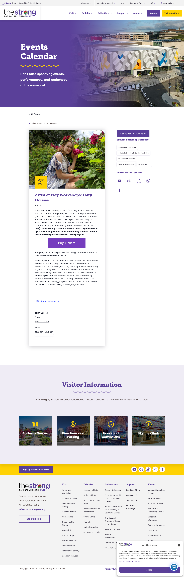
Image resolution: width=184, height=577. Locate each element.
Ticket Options (171, 13)
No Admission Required (126, 159)
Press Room (153, 530)
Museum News (154, 498)
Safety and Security (70, 550)
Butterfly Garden (90, 527)
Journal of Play (136, 3)
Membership (67, 517)
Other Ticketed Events (126, 164)
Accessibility (67, 530)
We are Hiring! (34, 518)
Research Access (112, 529)
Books (150, 540)
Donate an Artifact (113, 542)
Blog (122, 3)
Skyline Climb (89, 517)
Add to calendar (48, 301)
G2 (151, 3)
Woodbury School (105, 3)
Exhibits (86, 13)
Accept (149, 569)
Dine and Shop (68, 545)
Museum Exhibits (90, 490)
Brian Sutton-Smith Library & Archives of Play (113, 498)
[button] (179, 545)
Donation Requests (70, 556)
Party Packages (68, 535)
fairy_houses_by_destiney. (70, 284)
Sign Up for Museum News (133, 133)
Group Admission (69, 498)
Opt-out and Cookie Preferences (131, 562)
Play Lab (86, 522)
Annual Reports (154, 535)
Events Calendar (69, 511)
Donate (153, 13)
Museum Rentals (69, 540)
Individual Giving (133, 490)
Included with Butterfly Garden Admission (133, 153)
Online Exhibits (89, 495)
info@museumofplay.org (32, 509)
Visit (71, 13)
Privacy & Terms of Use (116, 568)
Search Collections (113, 490)
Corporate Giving (133, 495)
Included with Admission (127, 147)
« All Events (34, 114)
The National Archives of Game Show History (112, 521)
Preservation (110, 548)
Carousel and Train (91, 532)
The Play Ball (131, 500)
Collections (103, 13)
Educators (84, 3)
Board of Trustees (155, 503)
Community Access (156, 525)
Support (121, 13)
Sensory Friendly (144, 164)
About (136, 13)
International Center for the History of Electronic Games (113, 509)
